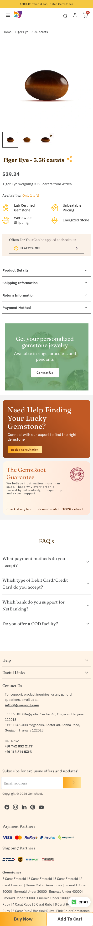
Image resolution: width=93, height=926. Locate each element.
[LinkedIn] (23, 802)
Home (7, 32)
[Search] (65, 15)
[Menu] (8, 15)
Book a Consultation (24, 449)
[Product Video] (45, 139)
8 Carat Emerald (66, 879)
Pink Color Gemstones (73, 911)
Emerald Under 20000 (18, 898)
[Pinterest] (31, 802)
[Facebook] (5, 802)
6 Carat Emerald (40, 879)
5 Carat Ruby (21, 911)
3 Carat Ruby (43, 904)
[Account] (75, 15)
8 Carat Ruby (64, 904)
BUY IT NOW (23, 919)
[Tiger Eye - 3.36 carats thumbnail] (10, 139)
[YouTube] (40, 802)
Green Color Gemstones (44, 885)
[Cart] (85, 15)
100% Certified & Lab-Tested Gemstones (46, 4)
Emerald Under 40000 (65, 891)
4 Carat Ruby (21, 904)
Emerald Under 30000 (30, 891)
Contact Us (44, 372)
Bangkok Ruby (43, 911)
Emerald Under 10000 (53, 898)
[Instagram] (14, 802)
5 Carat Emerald (14, 879)
